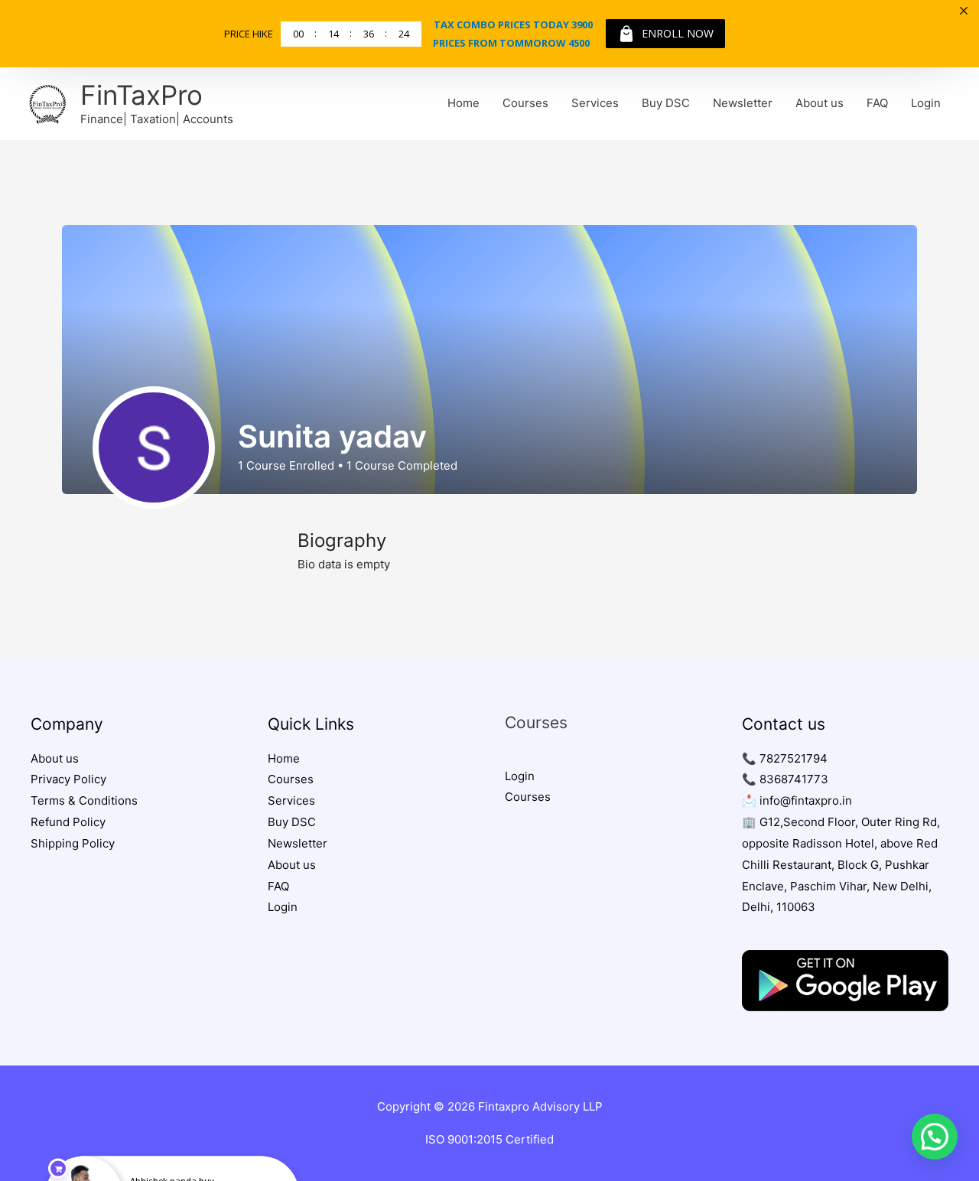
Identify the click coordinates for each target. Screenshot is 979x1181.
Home (463, 103)
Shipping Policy (73, 843)
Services (595, 103)
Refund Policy (68, 822)
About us (819, 103)
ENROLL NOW (678, 33)
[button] (935, 1137)
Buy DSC (666, 103)
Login (926, 103)
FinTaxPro (141, 95)
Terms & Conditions (84, 800)
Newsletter (742, 103)
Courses (525, 103)
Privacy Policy (68, 779)
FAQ (877, 103)
